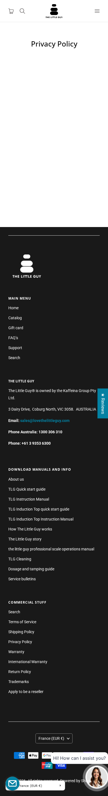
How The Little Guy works (30, 529)
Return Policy (19, 671)
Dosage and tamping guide (31, 569)
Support (15, 348)
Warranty (16, 652)
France (51, 738)
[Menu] (97, 11)
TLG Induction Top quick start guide (38, 509)
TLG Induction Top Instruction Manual (40, 519)
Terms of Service (22, 622)
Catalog (15, 318)
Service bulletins (22, 579)
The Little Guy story (25, 539)
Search (14, 358)
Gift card (15, 328)
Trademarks (18, 681)
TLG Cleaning (19, 559)
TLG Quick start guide (26, 489)
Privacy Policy (20, 642)
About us (16, 479)
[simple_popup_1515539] (12, 783)
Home (13, 308)
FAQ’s (13, 338)
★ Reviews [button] (103, 403)
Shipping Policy (21, 632)
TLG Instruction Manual (28, 499)
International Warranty (27, 662)
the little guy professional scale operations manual (51, 549)
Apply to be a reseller (25, 691)
